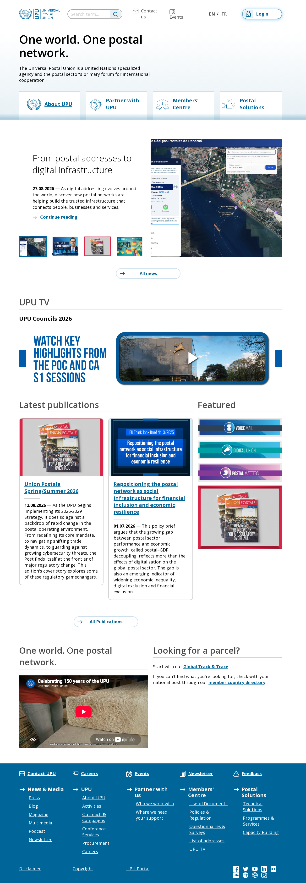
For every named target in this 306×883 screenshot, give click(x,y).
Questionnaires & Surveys (207, 829)
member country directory (236, 682)
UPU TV (197, 849)
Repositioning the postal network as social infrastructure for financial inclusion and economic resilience (149, 498)
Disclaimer (30, 869)
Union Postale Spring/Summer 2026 (51, 487)
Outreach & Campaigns (94, 817)
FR (224, 14)
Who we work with (155, 803)
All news (148, 273)
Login (262, 14)
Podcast (37, 831)
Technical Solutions (252, 806)
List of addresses (206, 841)
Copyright (83, 869)
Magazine (38, 814)
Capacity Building (261, 832)
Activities (91, 806)
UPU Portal (137, 869)
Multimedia (40, 823)
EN (212, 14)
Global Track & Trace (205, 666)
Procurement (95, 843)
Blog (33, 806)
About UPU (93, 797)
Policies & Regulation (200, 815)
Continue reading (58, 217)
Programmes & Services (258, 821)
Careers (90, 851)
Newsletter (40, 839)
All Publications (106, 621)
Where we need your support (151, 815)
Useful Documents (208, 803)
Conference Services (94, 832)
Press (34, 797)
